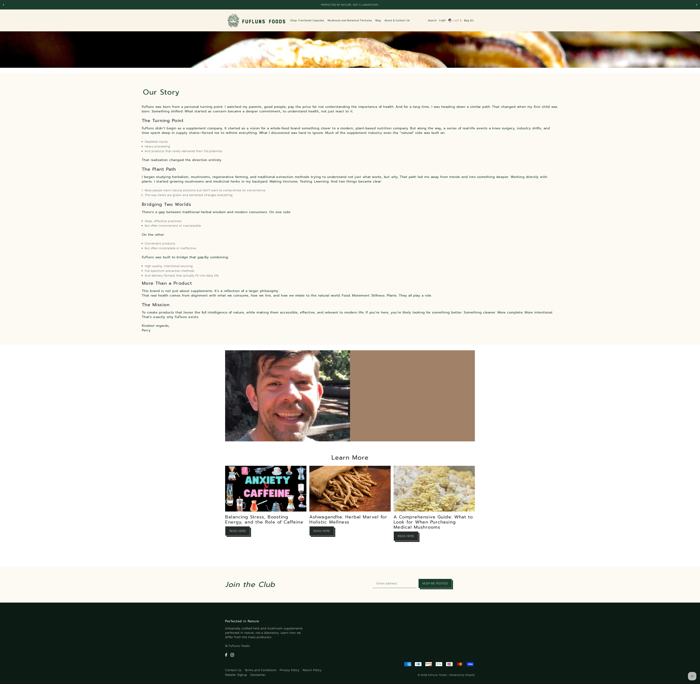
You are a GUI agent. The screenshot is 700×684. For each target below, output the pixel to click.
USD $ (457, 20)
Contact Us (233, 670)
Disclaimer (258, 675)
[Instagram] (232, 654)
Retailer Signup (236, 675)
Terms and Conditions (261, 670)
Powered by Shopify (462, 674)
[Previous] (3, 4)
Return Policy (312, 670)
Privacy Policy (289, 670)
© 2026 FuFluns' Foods (432, 674)
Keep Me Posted (435, 583)
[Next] (696, 4)
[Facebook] (226, 654)
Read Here (237, 531)
